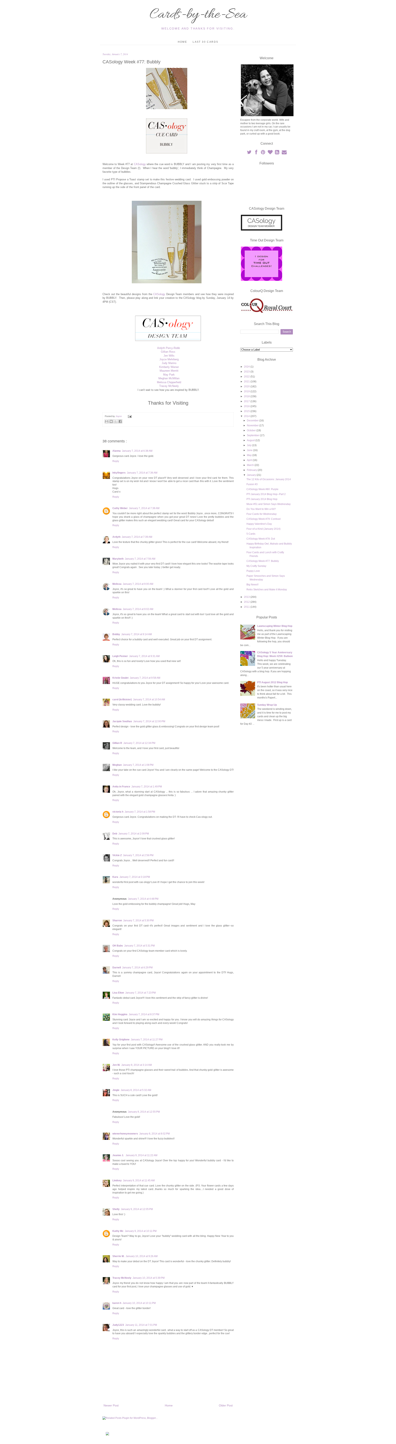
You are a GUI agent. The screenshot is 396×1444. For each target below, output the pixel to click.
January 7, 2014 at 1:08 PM (138, 764)
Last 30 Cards (205, 41)
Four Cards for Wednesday (261, 514)
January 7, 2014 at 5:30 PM (138, 920)
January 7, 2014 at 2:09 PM (133, 833)
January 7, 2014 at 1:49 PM (146, 786)
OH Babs (117, 945)
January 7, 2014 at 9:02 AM (138, 609)
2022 (247, 376)
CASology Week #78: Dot (260, 538)
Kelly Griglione (121, 1039)
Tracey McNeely (169, 386)
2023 (247, 371)
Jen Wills (169, 355)
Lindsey (117, 1180)
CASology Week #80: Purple (262, 489)
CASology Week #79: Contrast (263, 519)
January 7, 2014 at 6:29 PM (137, 967)
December (253, 420)
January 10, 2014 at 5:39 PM (149, 1277)
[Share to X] (116, 421)
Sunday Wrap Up (267, 704)
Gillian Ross (168, 351)
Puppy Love (253, 571)
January (252, 475)
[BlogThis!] (111, 421)
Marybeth (118, 558)
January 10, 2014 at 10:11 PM (139, 1303)
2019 (247, 391)
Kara (115, 877)
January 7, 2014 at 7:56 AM (140, 558)
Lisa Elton (118, 992)
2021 (247, 381)
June (250, 450)
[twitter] (249, 153)
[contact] (284, 153)
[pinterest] (263, 153)
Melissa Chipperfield (169, 382)
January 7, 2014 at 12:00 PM (149, 721)
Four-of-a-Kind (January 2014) (263, 528)
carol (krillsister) (122, 699)
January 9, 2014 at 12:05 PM (137, 1209)
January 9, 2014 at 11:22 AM (141, 1155)
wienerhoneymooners (125, 1133)
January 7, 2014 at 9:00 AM (138, 584)
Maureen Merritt (169, 370)
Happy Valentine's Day (259, 523)
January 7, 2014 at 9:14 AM (136, 634)
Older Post (226, 1405)
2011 (247, 606)
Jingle (115, 1090)
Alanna (116, 450)
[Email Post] (129, 416)
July (249, 445)
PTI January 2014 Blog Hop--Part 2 (266, 494)
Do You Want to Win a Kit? (261, 509)
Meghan (117, 764)
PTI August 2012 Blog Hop (272, 682)
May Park (169, 374)
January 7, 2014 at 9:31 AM (144, 656)
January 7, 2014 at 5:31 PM (139, 945)
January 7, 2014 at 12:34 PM (139, 743)
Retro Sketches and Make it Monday (266, 589)
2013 (247, 597)
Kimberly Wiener (169, 367)
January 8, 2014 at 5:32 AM (136, 1090)
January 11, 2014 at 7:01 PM (141, 1324)
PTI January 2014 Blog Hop (261, 499)
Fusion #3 (252, 484)
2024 (247, 366)
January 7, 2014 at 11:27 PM (147, 1039)
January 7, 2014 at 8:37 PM (144, 1014)
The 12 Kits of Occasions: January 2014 (268, 479)
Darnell (116, 967)
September (253, 435)
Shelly (116, 1209)
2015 (247, 411)
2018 (247, 396)
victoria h (117, 811)
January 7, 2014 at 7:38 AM (144, 508)
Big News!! (252, 584)
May (249, 455)
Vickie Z (117, 855)
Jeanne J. (118, 1155)
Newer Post (111, 1405)
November (253, 425)
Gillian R (117, 743)
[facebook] (256, 153)
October (251, 430)
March (251, 465)
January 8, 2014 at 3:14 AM (136, 1065)
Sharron (117, 920)
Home (182, 41)
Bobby (116, 634)
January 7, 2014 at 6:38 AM (137, 450)
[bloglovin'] (270, 153)
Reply (115, 461)
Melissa (116, 584)
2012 (247, 601)
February (252, 470)
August (251, 440)
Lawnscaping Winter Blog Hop (274, 626)
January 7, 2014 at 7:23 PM (140, 992)
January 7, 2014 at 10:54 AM (149, 699)
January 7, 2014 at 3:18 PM (134, 877)
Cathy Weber (120, 508)
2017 (247, 401)
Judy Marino (169, 363)
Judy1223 (118, 1324)
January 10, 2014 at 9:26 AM (142, 1256)
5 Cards (250, 533)
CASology (140, 164)
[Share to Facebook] (120, 421)
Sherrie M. (118, 1256)
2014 (247, 416)
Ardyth (116, 536)
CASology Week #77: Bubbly (262, 561)
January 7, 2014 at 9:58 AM (145, 677)
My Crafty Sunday (256, 566)
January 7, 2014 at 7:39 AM (137, 536)
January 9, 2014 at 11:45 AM (139, 1180)
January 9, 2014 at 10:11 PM (141, 1231)
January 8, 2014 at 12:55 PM (144, 1111)
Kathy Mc (118, 1231)
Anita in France (121, 786)
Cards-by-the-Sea (198, 15)
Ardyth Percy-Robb (168, 348)
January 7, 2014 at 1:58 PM (140, 811)
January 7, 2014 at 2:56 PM (138, 855)
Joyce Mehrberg (169, 359)
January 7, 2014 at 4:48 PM (143, 898)
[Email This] (107, 421)
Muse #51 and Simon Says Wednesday (268, 504)
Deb (114, 833)
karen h (116, 1303)
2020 (247, 386)
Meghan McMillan (168, 378)
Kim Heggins (119, 1014)
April (250, 460)
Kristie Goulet (120, 677)
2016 (247, 406)
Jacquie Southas (122, 721)
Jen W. (116, 1065)
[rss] (277, 153)
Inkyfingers (119, 472)
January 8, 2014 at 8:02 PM (154, 1133)
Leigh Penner (120, 656)
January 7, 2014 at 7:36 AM (142, 472)
